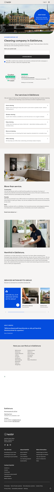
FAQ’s (37, 460)
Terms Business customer (29, 486)
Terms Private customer (16, 486)
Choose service (27, 56)
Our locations (23, 454)
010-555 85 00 (15, 421)
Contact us (6, 468)
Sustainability (23, 460)
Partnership (7, 472)
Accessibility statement (17, 488)
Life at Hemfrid (23, 456)
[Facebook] (5, 445)
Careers (6, 470)
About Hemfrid (23, 452)
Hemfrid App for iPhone (41, 452)
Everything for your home (10, 452)
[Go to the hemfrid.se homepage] (7, 2)
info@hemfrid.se (16, 420)
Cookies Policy (39, 486)
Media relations (8, 478)
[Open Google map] (27, 390)
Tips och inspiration (41, 456)
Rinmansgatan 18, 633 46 (10, 411)
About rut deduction (41, 458)
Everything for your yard (10, 454)
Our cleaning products (25, 458)
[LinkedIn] (7, 445)
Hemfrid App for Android (42, 454)
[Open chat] (50, 488)
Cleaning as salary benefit (10, 474)
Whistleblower (7, 476)
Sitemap (26, 488)
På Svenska (7, 486)
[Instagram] (10, 445)
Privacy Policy (7, 488)
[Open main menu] (48, 2)
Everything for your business (11, 456)
